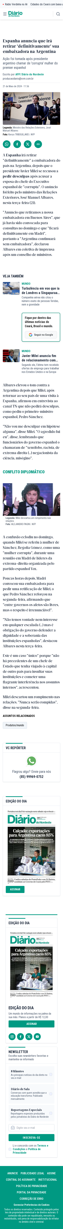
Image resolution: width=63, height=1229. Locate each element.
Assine (51, 1173)
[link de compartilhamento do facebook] (17, 144)
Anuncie (12, 1173)
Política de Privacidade (31, 1186)
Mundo (26, 283)
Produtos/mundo (15, 725)
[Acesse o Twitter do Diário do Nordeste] (28, 1036)
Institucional (47, 1179)
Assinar (15, 889)
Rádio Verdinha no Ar (16, 4)
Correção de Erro (31, 1198)
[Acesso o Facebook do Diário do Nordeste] (20, 1036)
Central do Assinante (21, 1179)
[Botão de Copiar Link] (38, 144)
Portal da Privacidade (31, 1192)
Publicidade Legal (32, 1173)
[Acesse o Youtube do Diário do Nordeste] (37, 1036)
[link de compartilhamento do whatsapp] (6, 144)
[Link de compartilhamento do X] (27, 144)
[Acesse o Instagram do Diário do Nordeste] (12, 1036)
